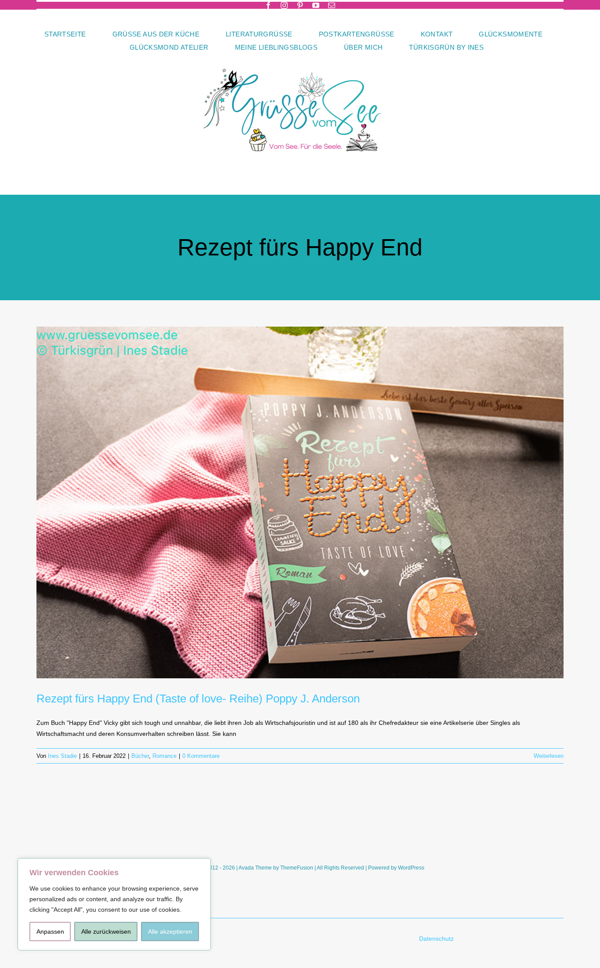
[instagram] (284, 5)
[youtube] (315, 5)
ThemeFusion (296, 868)
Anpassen (50, 931)
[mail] (331, 5)
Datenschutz (437, 938)
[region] (114, 904)
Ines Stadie (62, 756)
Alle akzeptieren (170, 931)
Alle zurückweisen (106, 931)
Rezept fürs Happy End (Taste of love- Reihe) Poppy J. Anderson (198, 698)
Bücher (140, 756)
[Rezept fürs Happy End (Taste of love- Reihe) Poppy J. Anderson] (300, 502)
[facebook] (268, 5)
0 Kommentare (201, 756)
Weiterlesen (549, 756)
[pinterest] (300, 5)
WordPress (411, 868)
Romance (164, 756)
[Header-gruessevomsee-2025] (300, 56)
